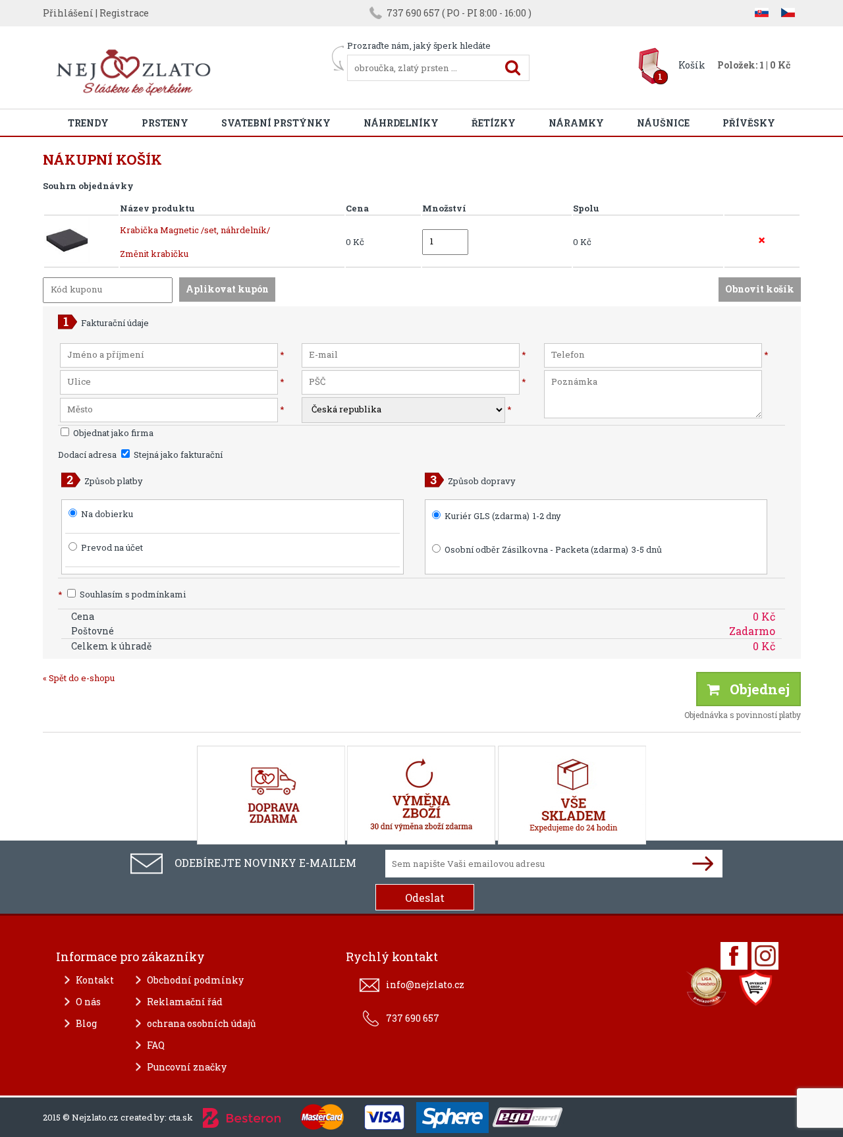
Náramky (576, 123)
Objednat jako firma (112, 433)
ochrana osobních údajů (201, 1023)
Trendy (88, 123)
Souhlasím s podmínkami (122, 594)
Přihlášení (68, 13)
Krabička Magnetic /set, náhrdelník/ (195, 230)
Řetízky (494, 123)
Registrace (124, 13)
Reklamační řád (185, 1001)
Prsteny (165, 123)
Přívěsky (748, 123)
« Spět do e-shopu (79, 678)
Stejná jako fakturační (177, 454)
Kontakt (95, 980)
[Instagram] (764, 956)
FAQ (156, 1045)
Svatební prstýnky (276, 123)
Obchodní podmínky (195, 980)
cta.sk (181, 1117)
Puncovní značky (187, 1067)
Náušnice (663, 123)
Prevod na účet (112, 547)
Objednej (755, 689)
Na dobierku (107, 514)
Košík (691, 65)
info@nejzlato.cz (425, 984)
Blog (86, 1023)
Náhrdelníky (401, 123)
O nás (88, 1001)
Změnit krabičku (154, 254)
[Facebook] (734, 956)
